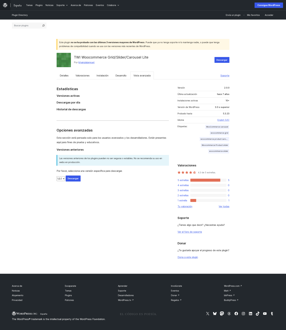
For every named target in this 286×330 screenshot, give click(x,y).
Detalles (64, 75)
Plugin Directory (20, 15)
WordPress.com (233, 286)
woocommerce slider (218, 151)
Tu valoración (185, 206)
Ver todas (224, 206)
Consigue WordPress (268, 5)
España (43, 314)
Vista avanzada (142, 75)
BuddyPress (231, 300)
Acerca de (17, 286)
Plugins (68, 295)
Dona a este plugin (188, 257)
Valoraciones (83, 75)
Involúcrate (176, 286)
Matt (227, 290)
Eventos (175, 290)
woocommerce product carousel (214, 139)
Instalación (102, 75)
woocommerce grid (219, 133)
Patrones (69, 300)
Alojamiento (17, 295)
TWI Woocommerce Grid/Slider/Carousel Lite (111, 57)
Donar (175, 295)
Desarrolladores (126, 295)
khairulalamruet (87, 62)
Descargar (221, 60)
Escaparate (70, 286)
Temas (68, 290)
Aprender (122, 286)
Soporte (224, 75)
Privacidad (17, 300)
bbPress (229, 295)
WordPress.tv (126, 300)
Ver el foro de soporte (190, 231)
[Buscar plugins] (43, 26)
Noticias (16, 290)
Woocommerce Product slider (215, 145)
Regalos (176, 300)
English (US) (223, 120)
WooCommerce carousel (217, 127)
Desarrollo (120, 75)
